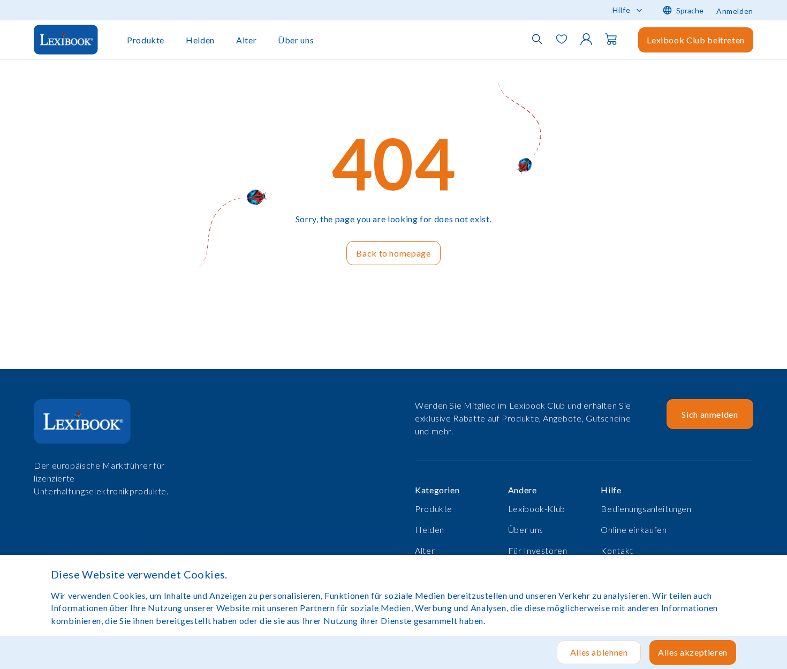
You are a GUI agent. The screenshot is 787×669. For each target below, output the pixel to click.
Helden (200, 40)
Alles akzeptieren (693, 652)
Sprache (689, 10)
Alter (246, 40)
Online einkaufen (634, 529)
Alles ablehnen (599, 652)
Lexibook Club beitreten (696, 40)
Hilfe (621, 9)
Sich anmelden (710, 414)
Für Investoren (537, 550)
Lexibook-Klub (536, 508)
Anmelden (734, 11)
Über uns (296, 40)
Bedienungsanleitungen (646, 508)
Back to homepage (393, 253)
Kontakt (617, 550)
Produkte (145, 40)
